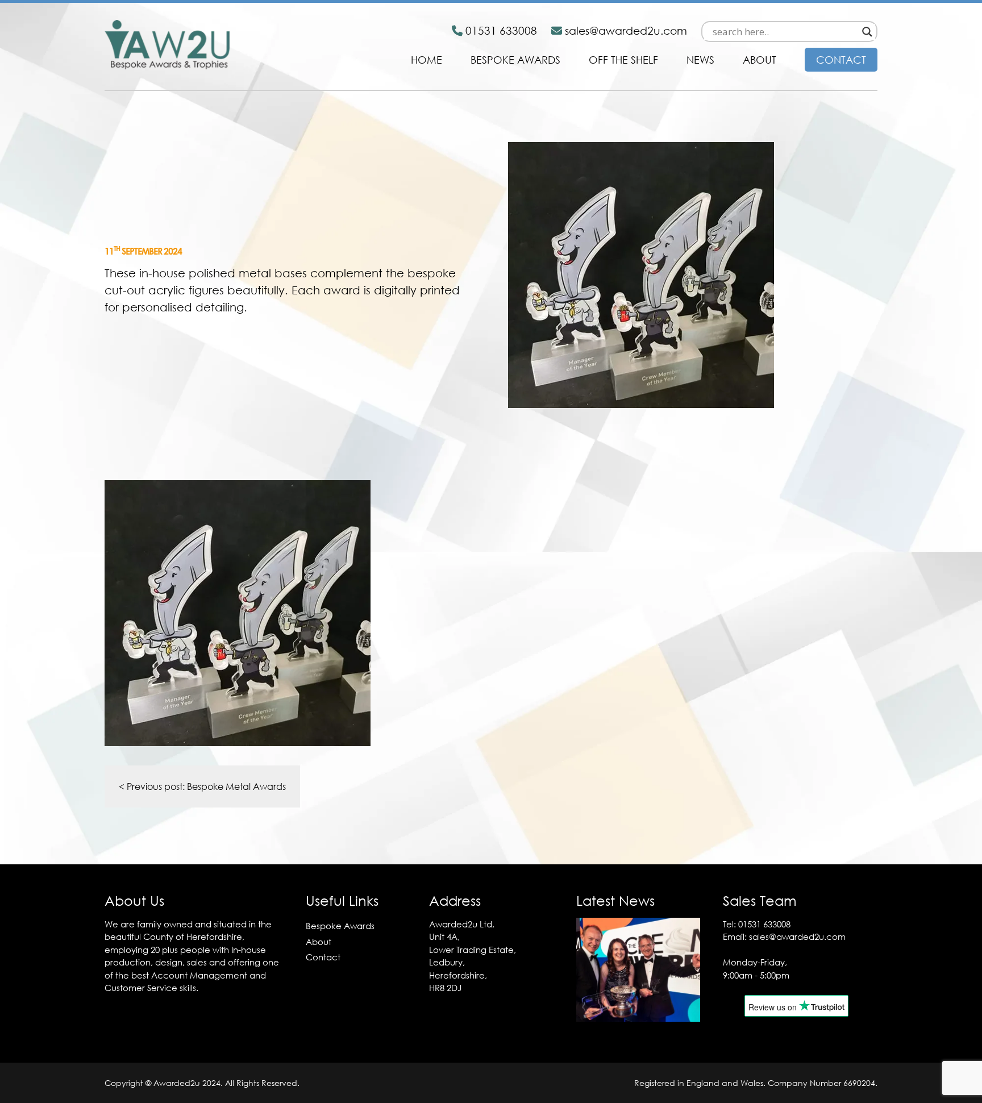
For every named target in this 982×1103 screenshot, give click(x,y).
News (700, 59)
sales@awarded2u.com (797, 936)
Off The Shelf (623, 59)
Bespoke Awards (515, 59)
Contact (841, 59)
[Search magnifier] (867, 32)
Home (426, 59)
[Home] (167, 66)
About (759, 59)
